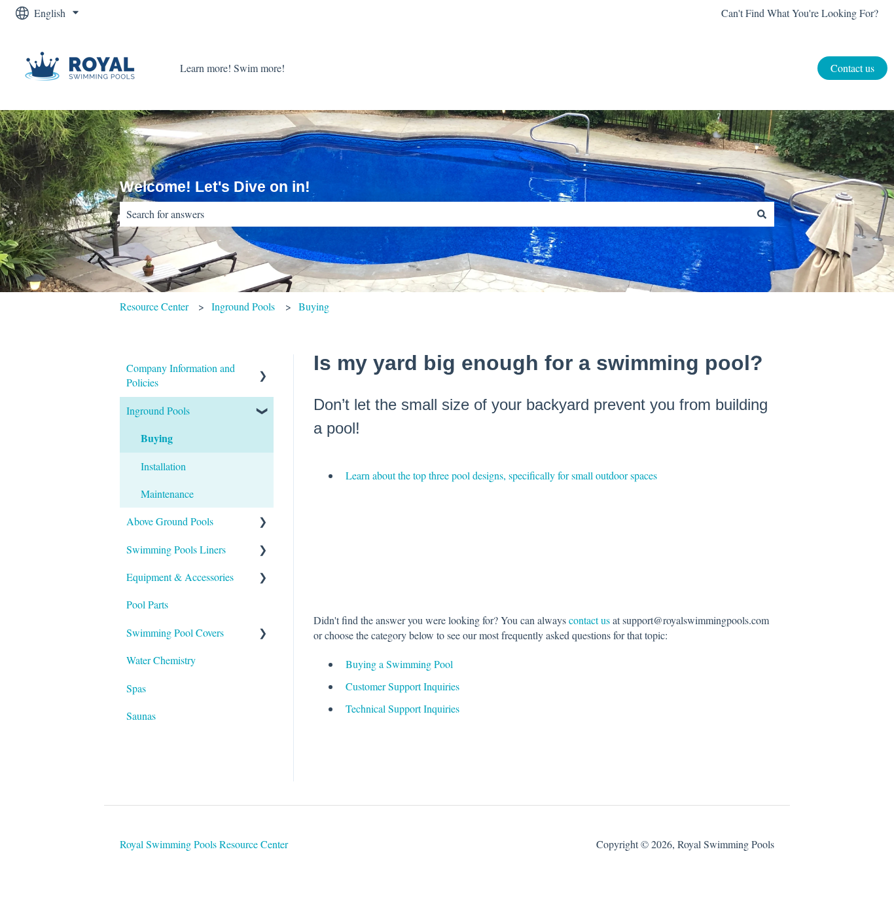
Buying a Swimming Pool (399, 664)
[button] (263, 369)
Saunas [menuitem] (141, 715)
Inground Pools (243, 306)
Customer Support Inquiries (402, 686)
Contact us (852, 68)
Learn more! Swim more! (232, 68)
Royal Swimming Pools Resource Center (204, 844)
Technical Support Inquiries (402, 708)
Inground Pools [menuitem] (158, 410)
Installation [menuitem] (163, 466)
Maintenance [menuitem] (167, 493)
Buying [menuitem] (157, 437)
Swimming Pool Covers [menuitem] (175, 632)
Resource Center (154, 306)
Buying (313, 306)
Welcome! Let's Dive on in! (215, 186)
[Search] (761, 214)
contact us (589, 620)
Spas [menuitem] (136, 688)
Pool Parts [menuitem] (147, 604)
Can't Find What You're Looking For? (799, 13)
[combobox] (434, 214)
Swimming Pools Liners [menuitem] (176, 549)
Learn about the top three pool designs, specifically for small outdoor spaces (501, 475)
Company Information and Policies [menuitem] (180, 375)
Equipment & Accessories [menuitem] (180, 577)
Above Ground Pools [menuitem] (169, 521)
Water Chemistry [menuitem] (161, 660)
